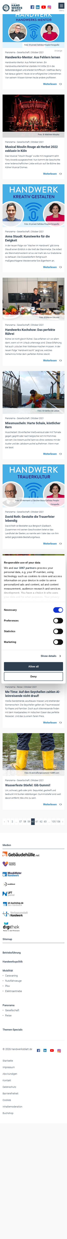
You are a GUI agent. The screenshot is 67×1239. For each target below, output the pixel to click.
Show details (48, 655)
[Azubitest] (33, 884)
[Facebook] (32, 7)
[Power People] (33, 864)
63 (45, 821)
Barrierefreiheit (10, 1093)
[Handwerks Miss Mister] (33, 874)
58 (24, 821)
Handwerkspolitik (13, 961)
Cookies (7, 1100)
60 (32, 821)
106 (58, 821)
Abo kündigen (10, 1073)
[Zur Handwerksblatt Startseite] (12, 7)
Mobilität (8, 970)
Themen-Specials (13, 1029)
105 (54, 821)
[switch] (58, 620)
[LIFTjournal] (33, 894)
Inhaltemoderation (12, 1106)
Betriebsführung (12, 952)
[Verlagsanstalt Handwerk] (33, 914)
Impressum (9, 1067)
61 (37, 821)
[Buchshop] (33, 904)
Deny (33, 676)
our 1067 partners (25, 567)
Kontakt (7, 1080)
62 (41, 821)
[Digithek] (33, 927)
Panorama (8, 1005)
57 (20, 821)
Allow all (33, 666)
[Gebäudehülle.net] (33, 854)
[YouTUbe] (43, 7)
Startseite (8, 1060)
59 (28, 821)
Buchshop (8, 1113)
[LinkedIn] (38, 7)
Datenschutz (9, 1087)
